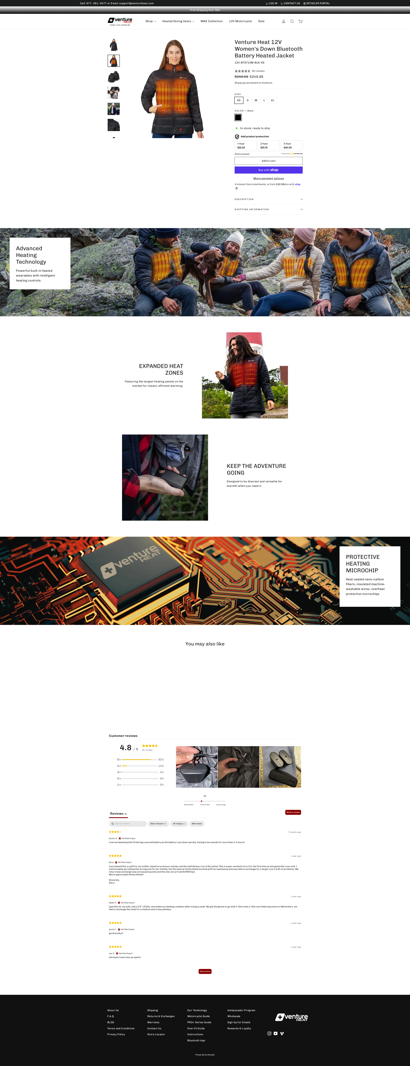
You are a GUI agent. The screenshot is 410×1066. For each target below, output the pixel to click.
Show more (205, 971)
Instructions (195, 1034)
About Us (113, 1010)
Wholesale (233, 1016)
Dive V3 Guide (196, 1028)
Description (244, 199)
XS (239, 100)
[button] (140, 759)
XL (272, 100)
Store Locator (156, 1034)
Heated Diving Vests (177, 21)
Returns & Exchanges (161, 1016)
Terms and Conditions (121, 1028)
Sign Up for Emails (238, 1022)
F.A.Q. (111, 1016)
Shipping (240, 82)
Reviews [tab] (118, 813)
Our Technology (197, 1010)
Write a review (293, 812)
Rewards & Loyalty (239, 1028)
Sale (261, 21)
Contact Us (154, 1028)
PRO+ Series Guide (199, 1022)
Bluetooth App (196, 1040)
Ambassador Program (241, 1010)
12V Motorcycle (240, 21)
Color (244, 110)
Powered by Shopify (205, 1055)
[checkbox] (196, 824)
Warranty (153, 1022)
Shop (150, 21)
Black (238, 117)
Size (238, 94)
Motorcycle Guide (198, 1016)
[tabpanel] (205, 899)
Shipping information (252, 209)
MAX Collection (212, 21)
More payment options (268, 178)
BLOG (110, 1022)
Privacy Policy (116, 1034)
